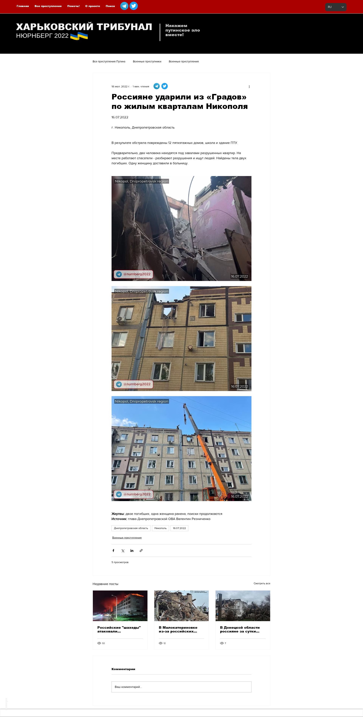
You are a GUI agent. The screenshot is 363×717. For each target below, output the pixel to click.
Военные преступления (184, 61)
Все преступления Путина (109, 61)
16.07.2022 (179, 528)
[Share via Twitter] (122, 550)
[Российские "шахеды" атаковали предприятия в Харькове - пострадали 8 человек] (120, 606)
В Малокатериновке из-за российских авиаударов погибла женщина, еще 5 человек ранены (178, 629)
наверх (6, 704)
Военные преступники (147, 61)
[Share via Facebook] (113, 550)
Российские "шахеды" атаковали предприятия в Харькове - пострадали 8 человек (119, 629)
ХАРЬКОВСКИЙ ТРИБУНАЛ (84, 27)
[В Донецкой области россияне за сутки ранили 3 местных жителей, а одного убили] (243, 606)
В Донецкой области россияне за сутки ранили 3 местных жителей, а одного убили (240, 629)
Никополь (160, 528)
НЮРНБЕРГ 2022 (42, 35)
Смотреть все (262, 583)
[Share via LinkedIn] (132, 550)
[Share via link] (141, 550)
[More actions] (249, 86)
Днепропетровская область (131, 528)
